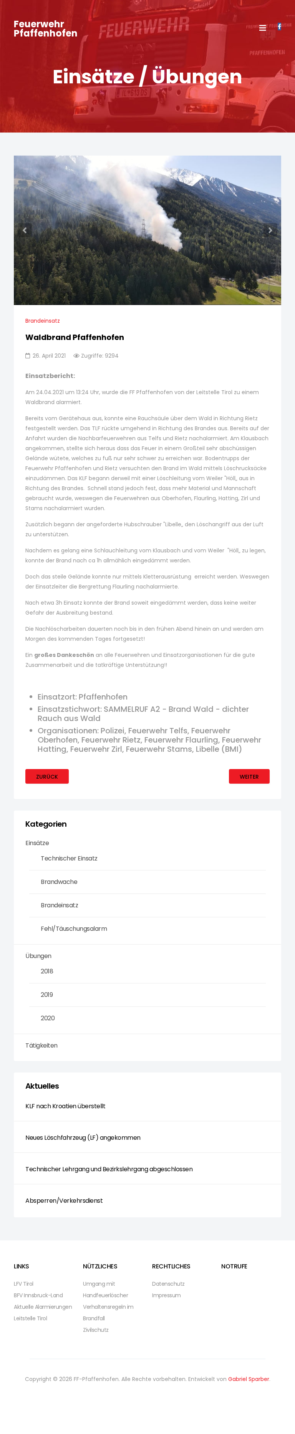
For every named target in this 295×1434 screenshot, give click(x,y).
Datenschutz (168, 1284)
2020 (48, 1018)
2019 (47, 994)
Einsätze (37, 843)
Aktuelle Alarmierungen (43, 1307)
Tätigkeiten (41, 1045)
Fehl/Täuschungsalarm (74, 928)
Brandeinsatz (42, 321)
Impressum (166, 1295)
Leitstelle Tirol (30, 1318)
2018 (47, 971)
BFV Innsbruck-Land (38, 1295)
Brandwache (59, 881)
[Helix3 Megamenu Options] (262, 28)
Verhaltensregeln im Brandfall (108, 1312)
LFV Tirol (23, 1284)
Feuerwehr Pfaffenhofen (46, 29)
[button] (24, 230)
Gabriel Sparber (248, 1379)
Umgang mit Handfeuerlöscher (105, 1289)
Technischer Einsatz (69, 858)
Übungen (38, 956)
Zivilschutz (96, 1330)
